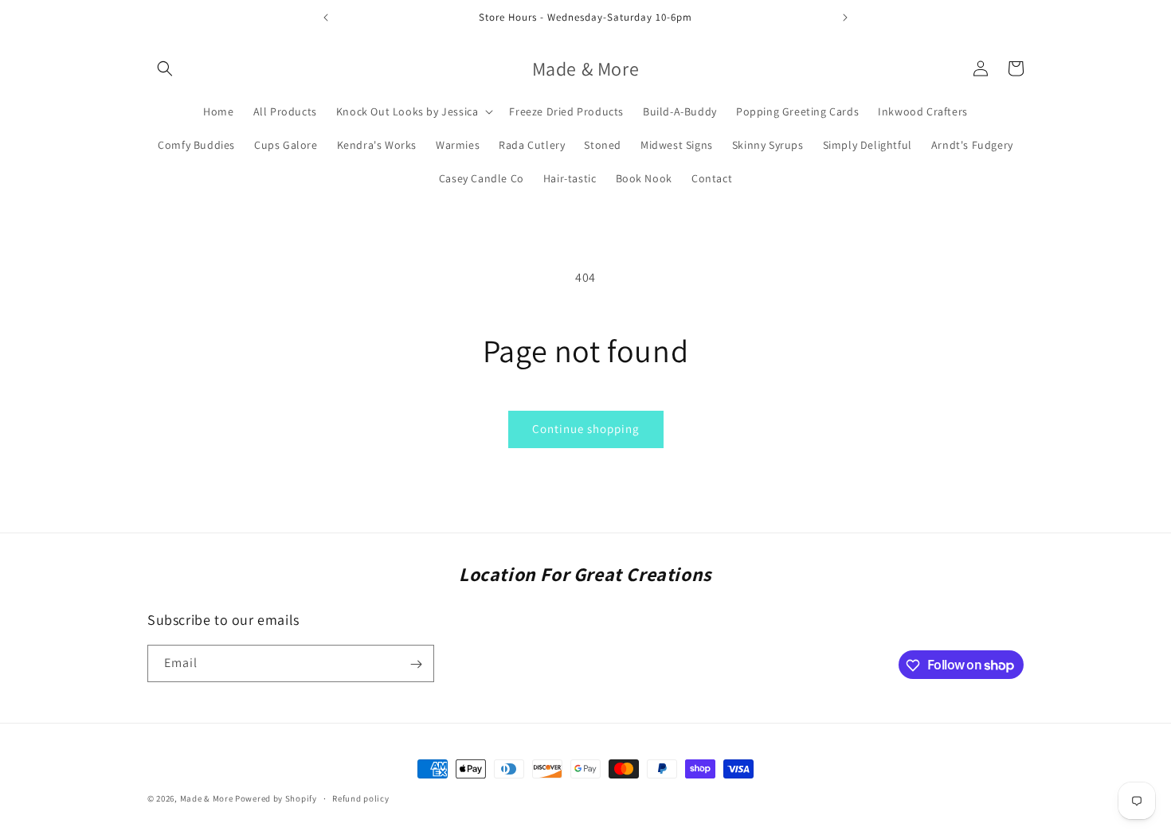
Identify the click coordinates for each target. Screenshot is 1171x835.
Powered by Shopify (276, 798)
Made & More (206, 798)
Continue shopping (586, 428)
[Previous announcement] (325, 17)
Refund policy (360, 797)
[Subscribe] (415, 664)
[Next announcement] (845, 17)
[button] (164, 68)
